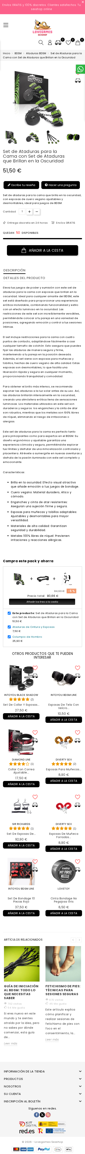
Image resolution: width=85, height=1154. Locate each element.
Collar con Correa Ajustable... (21, 771)
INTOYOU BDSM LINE (64, 695)
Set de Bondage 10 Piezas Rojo (21, 900)
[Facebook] (36, 1114)
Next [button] (79, 939)
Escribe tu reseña (23, 185)
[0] (78, 42)
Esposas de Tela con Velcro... (63, 706)
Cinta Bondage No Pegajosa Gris (64, 900)
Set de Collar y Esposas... (21, 705)
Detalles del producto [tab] (24, 278)
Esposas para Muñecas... (63, 769)
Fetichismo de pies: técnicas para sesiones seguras (62, 990)
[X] (42, 1114)
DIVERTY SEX (64, 759)
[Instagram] (48, 1114)
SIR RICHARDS (21, 824)
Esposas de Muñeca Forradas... (63, 835)
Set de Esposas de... (21, 834)
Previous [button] (5, 138)
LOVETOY (64, 889)
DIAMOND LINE (21, 759)
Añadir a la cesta (45, 250)
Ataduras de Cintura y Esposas (33, 627)
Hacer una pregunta (62, 185)
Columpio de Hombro (27, 637)
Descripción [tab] (14, 270)
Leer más (10, 1043)
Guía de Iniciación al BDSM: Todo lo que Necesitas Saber (21, 992)
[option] (12, 137)
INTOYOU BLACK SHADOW (21, 695)
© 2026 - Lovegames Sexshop (42, 1142)
